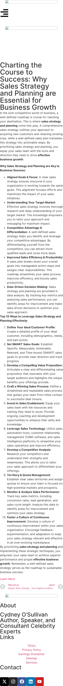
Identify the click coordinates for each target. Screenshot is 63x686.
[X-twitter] (4, 681)
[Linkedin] (30, 681)
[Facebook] (22, 681)
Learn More (7, 579)
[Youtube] (39, 681)
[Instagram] (13, 681)
